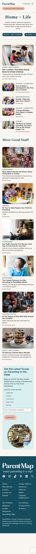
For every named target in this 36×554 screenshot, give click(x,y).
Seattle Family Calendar (14, 8)
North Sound (10, 402)
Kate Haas (20, 103)
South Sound (10, 399)
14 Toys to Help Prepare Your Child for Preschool (17, 209)
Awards (5, 495)
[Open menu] (32, 3)
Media (21, 493)
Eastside (8, 396)
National (8, 405)
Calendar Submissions (24, 497)
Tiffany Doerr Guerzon (10, 79)
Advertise (23, 487)
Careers (5, 490)
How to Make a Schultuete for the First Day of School (24, 88)
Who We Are (7, 487)
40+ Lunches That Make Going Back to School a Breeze (15, 71)
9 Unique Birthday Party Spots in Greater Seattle (24, 112)
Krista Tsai (20, 116)
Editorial (22, 490)
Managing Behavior (22, 97)
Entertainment (7, 169)
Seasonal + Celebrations (24, 83)
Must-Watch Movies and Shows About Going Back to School (17, 173)
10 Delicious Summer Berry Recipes (16, 353)
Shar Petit (7, 216)
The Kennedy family (9, 325)
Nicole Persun (8, 359)
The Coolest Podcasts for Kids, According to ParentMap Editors (14, 281)
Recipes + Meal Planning (12, 34)
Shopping (19, 121)
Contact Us (6, 493)
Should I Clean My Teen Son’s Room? (23, 100)
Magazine (6, 506)
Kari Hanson (7, 180)
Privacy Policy (24, 506)
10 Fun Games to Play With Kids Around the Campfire (17, 317)
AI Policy (22, 508)
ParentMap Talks (8, 514)
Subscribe (27, 3)
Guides (5, 508)
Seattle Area (9, 393)
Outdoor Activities (9, 314)
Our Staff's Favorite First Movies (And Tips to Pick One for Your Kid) (17, 245)
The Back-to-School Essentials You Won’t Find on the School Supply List (24, 126)
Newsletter (6, 511)
